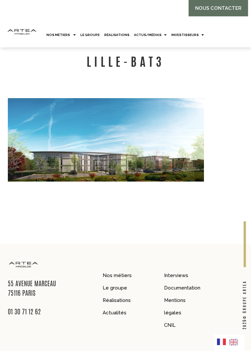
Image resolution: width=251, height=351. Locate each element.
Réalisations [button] (116, 35)
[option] (235, 342)
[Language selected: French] (229, 343)
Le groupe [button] (90, 35)
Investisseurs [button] (185, 35)
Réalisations (117, 300)
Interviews (176, 275)
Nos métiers (117, 275)
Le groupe (115, 288)
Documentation (182, 288)
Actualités (114, 313)
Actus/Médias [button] (147, 35)
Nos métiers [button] (58, 35)
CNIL (170, 325)
